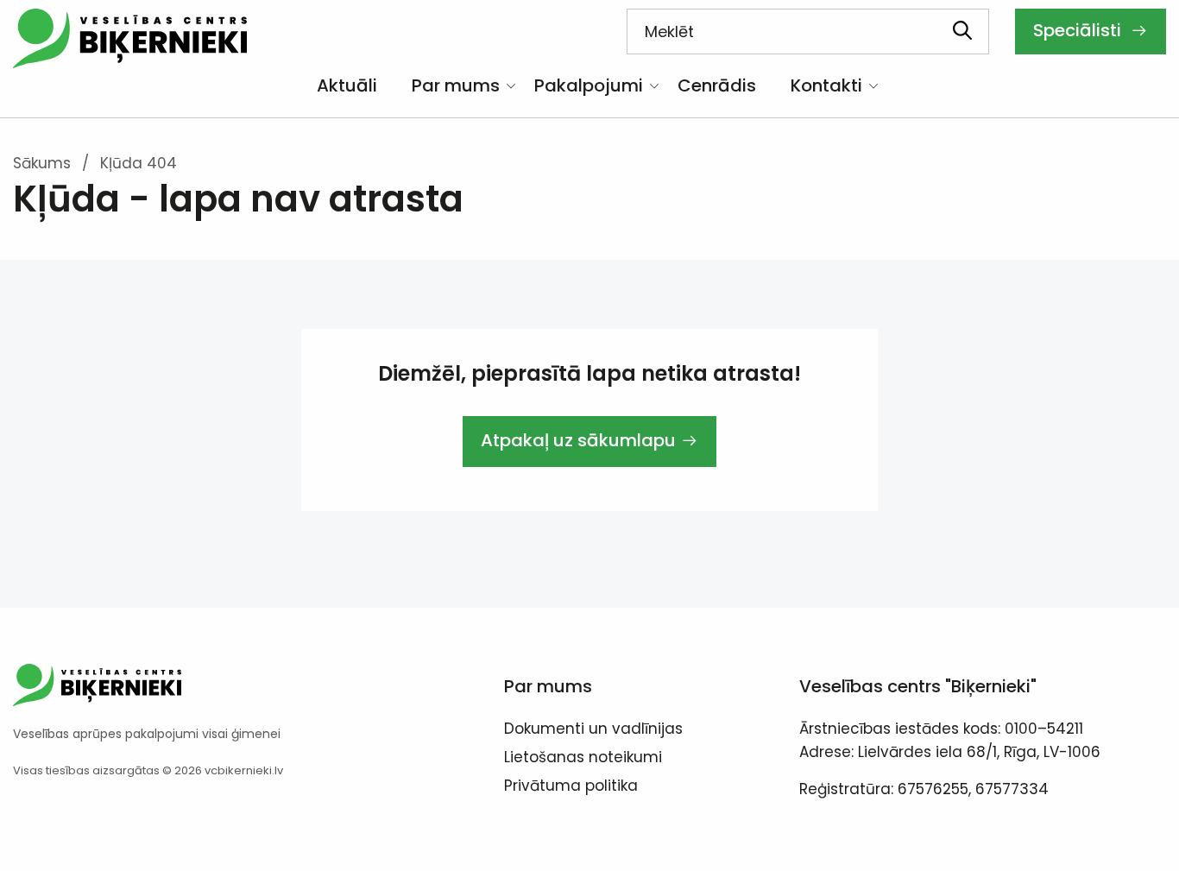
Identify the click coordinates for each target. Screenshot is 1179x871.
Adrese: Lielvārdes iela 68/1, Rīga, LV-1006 (949, 752)
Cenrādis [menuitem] (717, 85)
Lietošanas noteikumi (583, 758)
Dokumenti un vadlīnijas (593, 730)
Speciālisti (1079, 30)
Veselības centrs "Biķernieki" (918, 686)
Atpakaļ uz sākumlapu (578, 440)
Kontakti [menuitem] (826, 85)
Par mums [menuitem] (456, 85)
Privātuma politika (571, 787)
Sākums (42, 163)
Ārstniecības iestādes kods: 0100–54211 (941, 728)
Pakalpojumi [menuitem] (588, 85)
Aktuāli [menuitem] (347, 85)
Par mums (548, 686)
